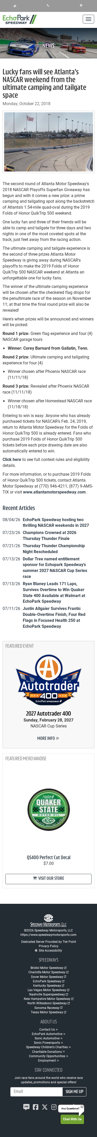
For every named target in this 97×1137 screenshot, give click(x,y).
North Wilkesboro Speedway (47, 1003)
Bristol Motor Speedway (47, 968)
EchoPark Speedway (47, 981)
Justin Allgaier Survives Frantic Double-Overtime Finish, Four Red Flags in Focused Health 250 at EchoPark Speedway (54, 617)
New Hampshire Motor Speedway (47, 999)
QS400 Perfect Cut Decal (48, 857)
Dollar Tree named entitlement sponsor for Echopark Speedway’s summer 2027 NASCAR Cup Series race (55, 567)
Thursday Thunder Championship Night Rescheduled (54, 548)
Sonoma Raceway (46, 1008)
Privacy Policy (48, 946)
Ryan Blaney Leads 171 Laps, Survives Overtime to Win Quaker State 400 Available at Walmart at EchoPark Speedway (54, 592)
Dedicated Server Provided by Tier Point (48, 941)
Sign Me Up (74, 1092)
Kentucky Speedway (47, 985)
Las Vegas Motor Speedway (47, 990)
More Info (46, 738)
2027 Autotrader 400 (48, 714)
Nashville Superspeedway (47, 994)
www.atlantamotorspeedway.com (54, 492)
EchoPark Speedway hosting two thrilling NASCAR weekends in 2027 (56, 522)
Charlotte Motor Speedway (46, 972)
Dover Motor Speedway (47, 977)
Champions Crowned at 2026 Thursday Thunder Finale (49, 535)
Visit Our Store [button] (51, 878)
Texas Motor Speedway (47, 1012)
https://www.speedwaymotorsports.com (48, 934)
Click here (12, 459)
